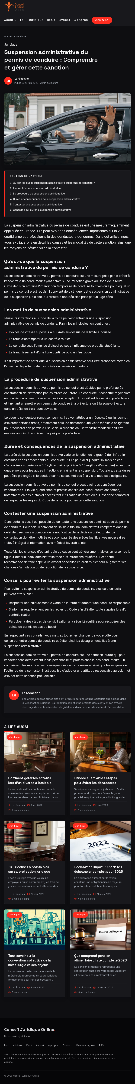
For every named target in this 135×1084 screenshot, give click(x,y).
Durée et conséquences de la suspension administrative (46, 198)
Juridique (35, 20)
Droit (51, 20)
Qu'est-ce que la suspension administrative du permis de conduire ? (54, 182)
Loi (22, 20)
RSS (101, 1045)
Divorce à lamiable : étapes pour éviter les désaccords (95, 780)
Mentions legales (85, 1045)
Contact (102, 20)
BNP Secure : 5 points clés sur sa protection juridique (29, 869)
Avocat (64, 20)
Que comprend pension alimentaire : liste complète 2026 (100, 958)
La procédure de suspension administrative (39, 193)
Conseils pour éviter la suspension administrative (42, 209)
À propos (81, 20)
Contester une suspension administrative (37, 204)
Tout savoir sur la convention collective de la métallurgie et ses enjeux (29, 960)
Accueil (10, 20)
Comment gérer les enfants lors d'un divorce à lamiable (30, 780)
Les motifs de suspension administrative (37, 188)
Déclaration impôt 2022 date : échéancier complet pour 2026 (98, 869)
